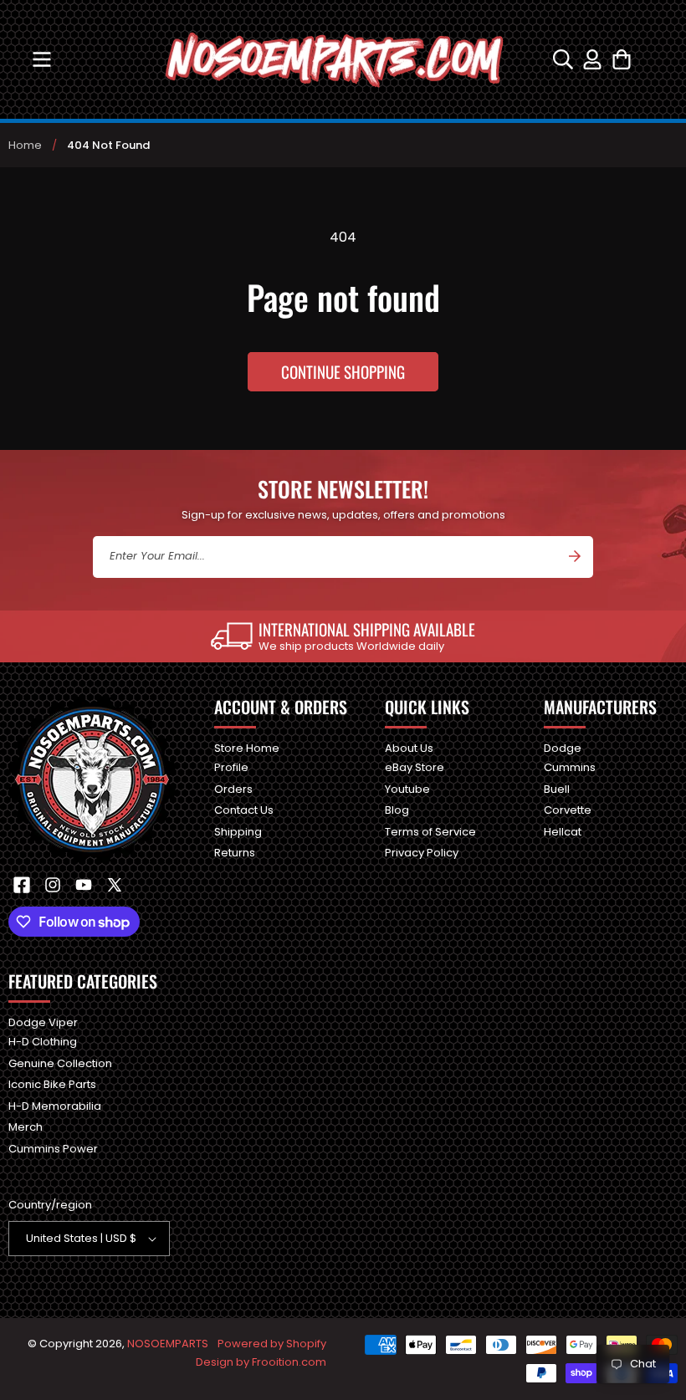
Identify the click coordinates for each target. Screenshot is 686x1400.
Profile (231, 767)
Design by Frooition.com (261, 1362)
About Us (409, 749)
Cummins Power (53, 1149)
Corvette (567, 810)
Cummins (570, 767)
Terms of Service (430, 832)
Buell (557, 789)
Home (25, 145)
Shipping (238, 832)
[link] (343, 636)
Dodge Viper (43, 1023)
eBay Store (414, 767)
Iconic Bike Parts (52, 1084)
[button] (41, 59)
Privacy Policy (421, 853)
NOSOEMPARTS (167, 1343)
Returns (234, 853)
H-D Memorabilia (54, 1106)
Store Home (246, 749)
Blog (397, 810)
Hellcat (562, 832)
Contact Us (244, 810)
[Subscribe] (574, 556)
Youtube (407, 789)
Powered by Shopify (272, 1343)
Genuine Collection (60, 1063)
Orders (233, 789)
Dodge (562, 749)
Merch (25, 1127)
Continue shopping (343, 371)
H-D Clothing (42, 1042)
